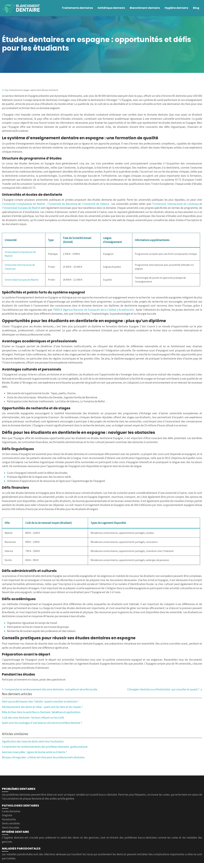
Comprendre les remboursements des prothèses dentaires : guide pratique (44, 746)
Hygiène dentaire (176, 8)
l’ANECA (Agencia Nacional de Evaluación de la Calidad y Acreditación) (94, 309)
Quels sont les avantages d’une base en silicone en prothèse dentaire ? (42, 723)
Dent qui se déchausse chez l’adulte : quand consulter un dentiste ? (40, 701)
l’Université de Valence (96, 204)
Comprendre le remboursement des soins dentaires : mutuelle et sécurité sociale (51, 689)
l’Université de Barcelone (62, 204)
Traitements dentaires (77, 8)
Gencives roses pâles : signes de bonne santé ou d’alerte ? (34, 752)
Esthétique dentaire (111, 8)
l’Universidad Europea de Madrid (21, 208)
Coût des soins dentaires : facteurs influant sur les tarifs (33, 717)
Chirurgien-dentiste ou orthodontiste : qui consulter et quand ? (163, 689)
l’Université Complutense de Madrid (24, 204)
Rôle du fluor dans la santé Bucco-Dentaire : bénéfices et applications (41, 712)
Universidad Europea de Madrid (21, 279)
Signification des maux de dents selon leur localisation (33, 741)
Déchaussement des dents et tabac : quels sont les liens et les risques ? (42, 707)
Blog (196, 8)
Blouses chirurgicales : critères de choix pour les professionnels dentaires (43, 757)
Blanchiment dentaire (145, 8)
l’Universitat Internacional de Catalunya (176, 204)
